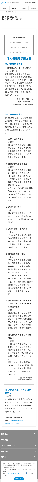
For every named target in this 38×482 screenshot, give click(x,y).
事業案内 (14, 8)
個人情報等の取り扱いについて (16, 473)
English (34, 2)
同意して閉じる (19, 478)
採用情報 (33, 8)
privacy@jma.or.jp (17, 420)
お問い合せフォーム (11, 423)
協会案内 (4, 8)
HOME (3, 12)
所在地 (23, 8)
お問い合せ (28, 2)
